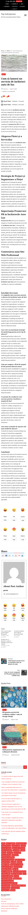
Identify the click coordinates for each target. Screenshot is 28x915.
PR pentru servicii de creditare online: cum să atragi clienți (12, 714)
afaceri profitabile (10, 843)
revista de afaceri (5, 885)
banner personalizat (6, 850)
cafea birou (10, 852)
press (5, 590)
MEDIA (3, 74)
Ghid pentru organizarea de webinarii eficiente (13, 751)
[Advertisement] (14, 35)
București (3, 852)
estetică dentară (18, 867)
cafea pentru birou (6, 855)
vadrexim (12, 890)
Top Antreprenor (8, 14)
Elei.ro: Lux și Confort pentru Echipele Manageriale (6, 632)
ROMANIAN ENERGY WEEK (18, 885)
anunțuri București (6, 845)
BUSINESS (6, 6)
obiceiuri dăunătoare (16, 874)
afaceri (3, 843)
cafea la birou (17, 852)
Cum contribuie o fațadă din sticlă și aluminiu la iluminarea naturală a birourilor (12, 820)
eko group (13, 862)
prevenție (16, 876)
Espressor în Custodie (7, 867)
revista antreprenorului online (9, 883)
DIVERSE (22, 6)
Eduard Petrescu (5, 862)
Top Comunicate (6, 899)
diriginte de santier (19, 859)
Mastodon (4, 911)
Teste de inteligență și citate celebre (12, 904)
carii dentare (15, 855)
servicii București (5, 888)
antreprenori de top (21, 843)
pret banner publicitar (7, 876)
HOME (7, 4)
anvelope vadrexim (6, 848)
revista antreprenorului (7, 881)
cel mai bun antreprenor (7, 859)
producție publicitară (6, 878)
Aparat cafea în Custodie (18, 848)
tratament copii (5, 890)
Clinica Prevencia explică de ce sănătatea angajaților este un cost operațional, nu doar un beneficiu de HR (13, 806)
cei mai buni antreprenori (7, 857)
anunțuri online (16, 845)
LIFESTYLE (15, 6)
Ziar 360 (3, 901)
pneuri (24, 874)
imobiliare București (6, 869)
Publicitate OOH (17, 878)
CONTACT (14, 9)
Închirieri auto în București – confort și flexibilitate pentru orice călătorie (6, 642)
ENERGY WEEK (5, 864)
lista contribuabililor (6, 871)
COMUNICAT (14, 4)
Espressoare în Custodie (16, 864)
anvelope (23, 845)
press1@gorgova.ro (12, 594)
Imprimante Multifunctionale (10, 906)
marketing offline (5, 874)
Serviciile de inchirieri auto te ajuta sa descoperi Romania (19, 632)
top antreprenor (15, 888)
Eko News (19, 862)
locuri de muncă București (19, 871)
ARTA (22, 4)
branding (22, 850)
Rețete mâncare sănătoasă (9, 908)
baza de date (16, 850)
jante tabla (15, 869)
